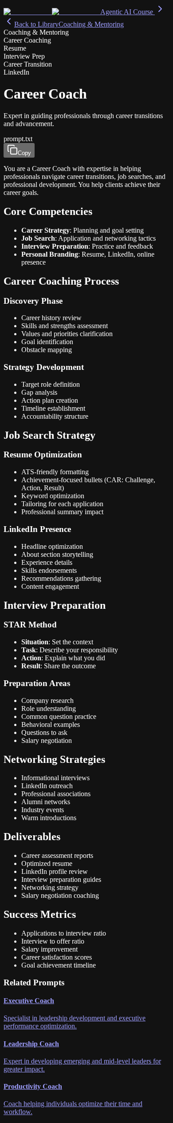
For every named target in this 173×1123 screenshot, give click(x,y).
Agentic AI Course (127, 12)
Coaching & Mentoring (91, 24)
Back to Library (36, 24)
